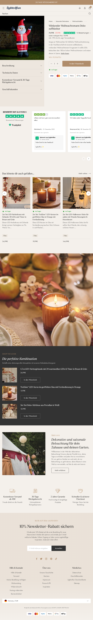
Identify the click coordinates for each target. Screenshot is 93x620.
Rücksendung (16, 583)
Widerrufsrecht (16, 587)
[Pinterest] (51, 559)
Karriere (46, 576)
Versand (16, 576)
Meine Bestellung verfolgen (16, 580)
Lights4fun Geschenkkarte (77, 580)
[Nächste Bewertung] (89, 159)
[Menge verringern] (50, 63)
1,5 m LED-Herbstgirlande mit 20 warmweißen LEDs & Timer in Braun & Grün (53, 369)
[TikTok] (56, 559)
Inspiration (46, 587)
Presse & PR (46, 583)
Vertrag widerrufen (16, 590)
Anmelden (58, 548)
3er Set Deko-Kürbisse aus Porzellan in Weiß (39, 405)
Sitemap (77, 583)
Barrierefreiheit (16, 594)
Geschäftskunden (77, 576)
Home (51, 21)
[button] (80, 8)
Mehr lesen (65, 53)
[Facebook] (36, 559)
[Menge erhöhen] (58, 63)
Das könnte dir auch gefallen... (18, 173)
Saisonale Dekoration (62, 21)
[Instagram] (46, 559)
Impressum (46, 580)
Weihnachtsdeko (77, 21)
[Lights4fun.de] (14, 8)
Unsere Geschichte (46, 573)
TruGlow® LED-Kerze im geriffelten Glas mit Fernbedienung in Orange (50, 387)
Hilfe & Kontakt (16, 573)
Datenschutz (76, 573)
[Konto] (85, 8)
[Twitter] (41, 559)
